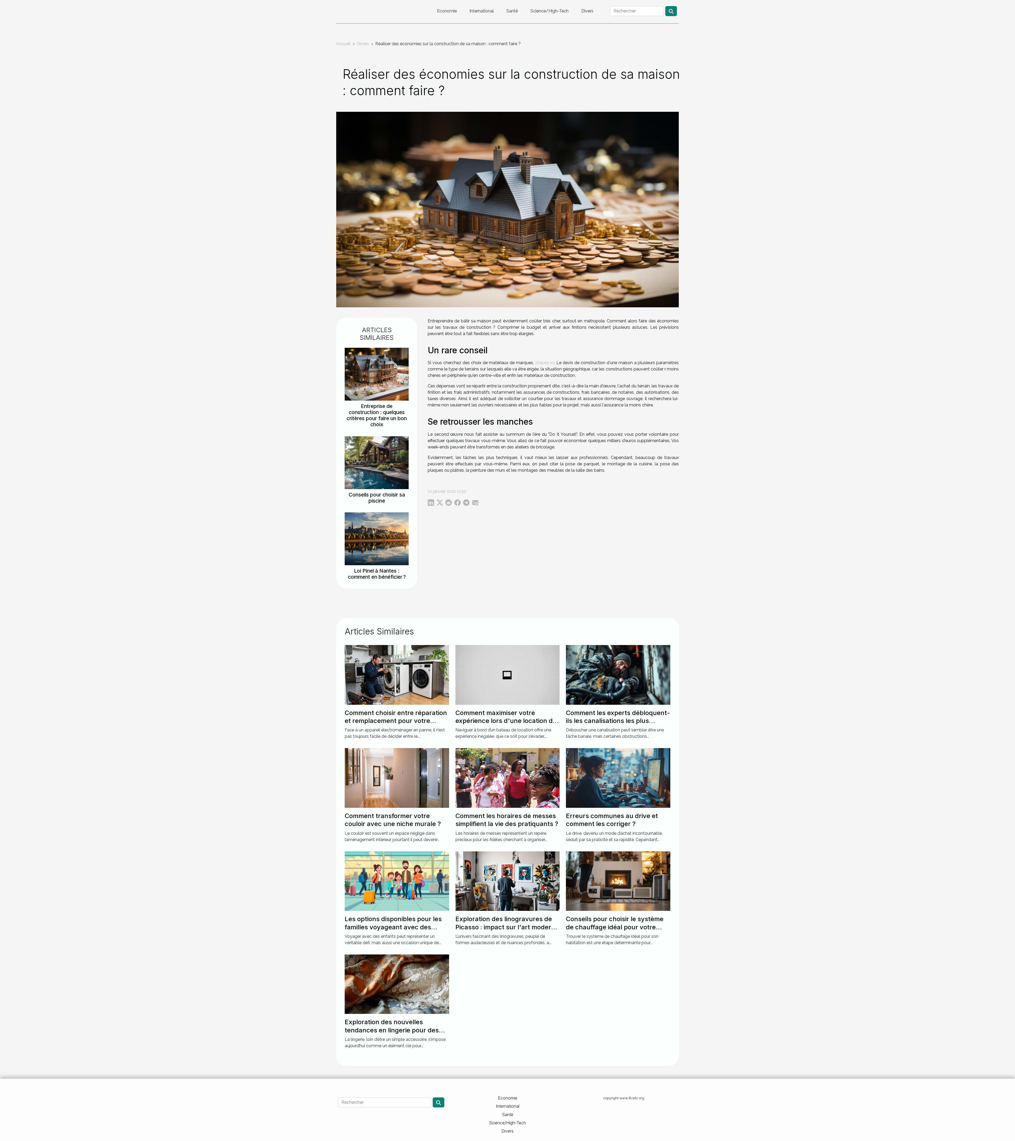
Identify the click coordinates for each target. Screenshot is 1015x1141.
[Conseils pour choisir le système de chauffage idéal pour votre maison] (618, 880)
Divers (587, 10)
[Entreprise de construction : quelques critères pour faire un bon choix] (377, 374)
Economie (447, 10)
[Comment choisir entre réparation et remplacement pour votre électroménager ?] (397, 674)
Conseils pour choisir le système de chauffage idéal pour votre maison (614, 927)
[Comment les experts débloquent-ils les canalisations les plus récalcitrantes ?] (618, 674)
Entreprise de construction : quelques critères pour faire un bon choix (377, 415)
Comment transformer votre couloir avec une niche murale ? (393, 820)
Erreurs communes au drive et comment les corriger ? (612, 820)
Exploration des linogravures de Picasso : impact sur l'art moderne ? (507, 927)
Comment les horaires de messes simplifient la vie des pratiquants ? (506, 820)
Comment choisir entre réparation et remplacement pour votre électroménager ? (396, 721)
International (481, 10)
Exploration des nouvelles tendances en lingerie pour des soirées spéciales (392, 1030)
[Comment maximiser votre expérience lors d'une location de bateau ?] (507, 674)
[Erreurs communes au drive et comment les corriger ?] (618, 777)
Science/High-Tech (549, 10)
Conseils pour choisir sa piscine (377, 497)
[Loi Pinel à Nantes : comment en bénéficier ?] (377, 538)
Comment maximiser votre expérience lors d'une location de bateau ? (505, 721)
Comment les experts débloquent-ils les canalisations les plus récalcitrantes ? (618, 721)
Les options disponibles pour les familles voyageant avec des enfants (393, 927)
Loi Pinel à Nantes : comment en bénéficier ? (377, 574)
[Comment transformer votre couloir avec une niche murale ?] (397, 777)
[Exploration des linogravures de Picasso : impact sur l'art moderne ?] (507, 880)
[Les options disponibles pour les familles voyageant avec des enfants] (397, 880)
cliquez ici (545, 362)
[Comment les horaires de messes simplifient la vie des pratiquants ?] (507, 777)
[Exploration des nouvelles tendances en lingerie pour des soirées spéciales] (397, 983)
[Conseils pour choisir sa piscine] (377, 462)
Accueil (343, 43)
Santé (512, 10)
